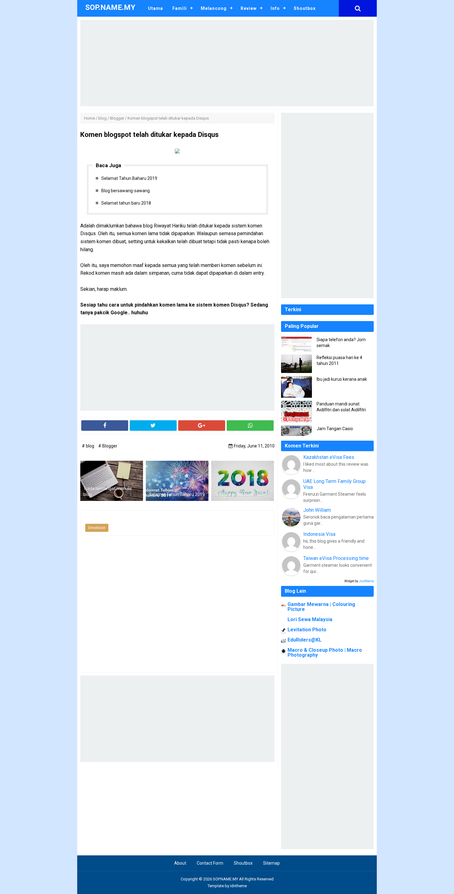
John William (317, 510)
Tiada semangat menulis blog (107, 491)
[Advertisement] (227, 63)
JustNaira (366, 581)
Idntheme (238, 885)
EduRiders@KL (305, 640)
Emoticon (96, 527)
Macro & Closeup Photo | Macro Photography (325, 652)
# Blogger (107, 445)
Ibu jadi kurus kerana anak (342, 379)
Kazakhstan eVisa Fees (328, 457)
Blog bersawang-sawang (125, 190)
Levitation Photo (307, 630)
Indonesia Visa (319, 534)
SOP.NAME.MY (225, 879)
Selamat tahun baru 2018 (126, 203)
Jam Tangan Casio (335, 428)
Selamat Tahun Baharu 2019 (129, 178)
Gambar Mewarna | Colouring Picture (321, 606)
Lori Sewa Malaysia (310, 619)
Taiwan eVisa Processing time (336, 558)
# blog (88, 445)
